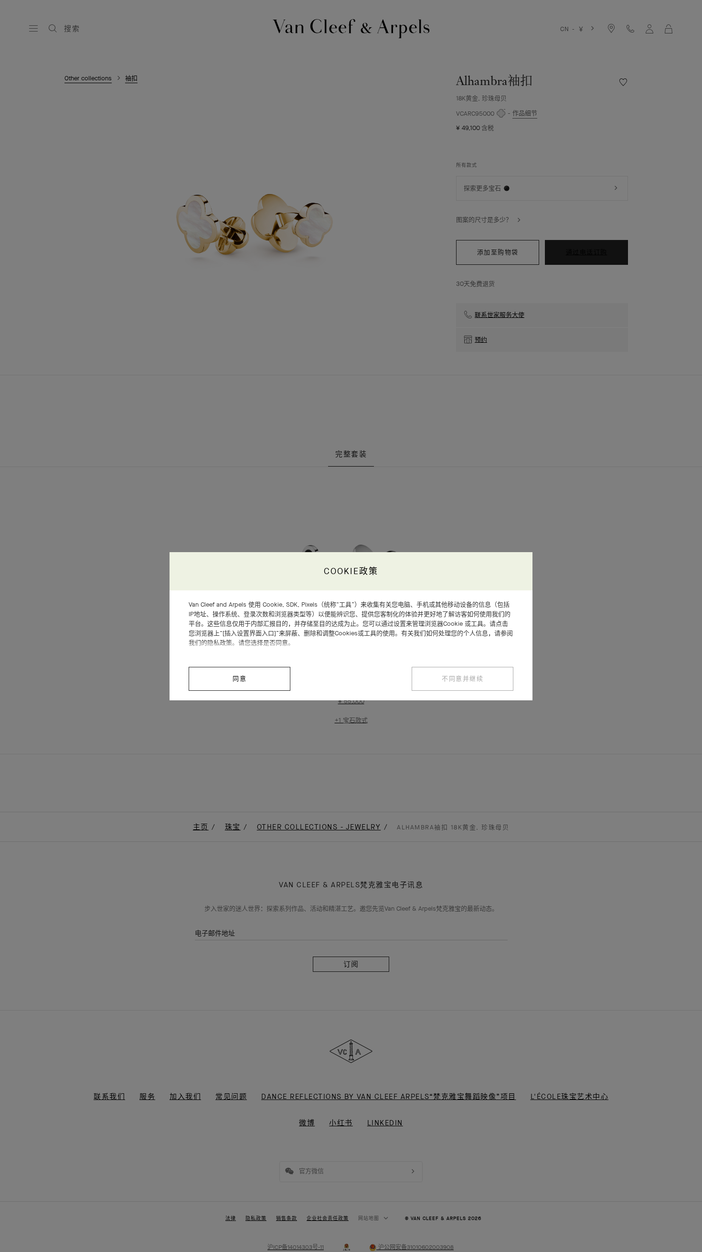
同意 (239, 679)
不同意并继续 (462, 679)
